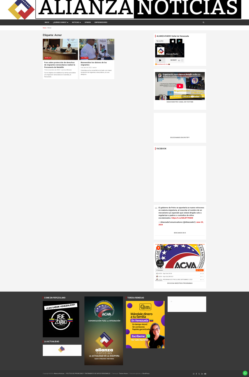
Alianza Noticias (59, 373)
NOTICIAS (75, 22)
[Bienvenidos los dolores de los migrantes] (96, 49)
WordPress (145, 373)
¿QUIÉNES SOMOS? (60, 22)
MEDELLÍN (48, 58)
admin (95, 67)
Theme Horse (123, 373)
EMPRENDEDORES (101, 22)
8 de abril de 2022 (86, 67)
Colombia (84, 58)
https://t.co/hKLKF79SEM (182, 218)
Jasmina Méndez (66, 70)
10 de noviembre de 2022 (52, 70)
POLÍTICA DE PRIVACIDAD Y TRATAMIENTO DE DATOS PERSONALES (88, 373)
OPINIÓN (88, 22)
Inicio (47, 22)
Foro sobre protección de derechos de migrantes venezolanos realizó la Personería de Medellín (59, 64)
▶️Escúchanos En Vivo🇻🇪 (162, 64)
